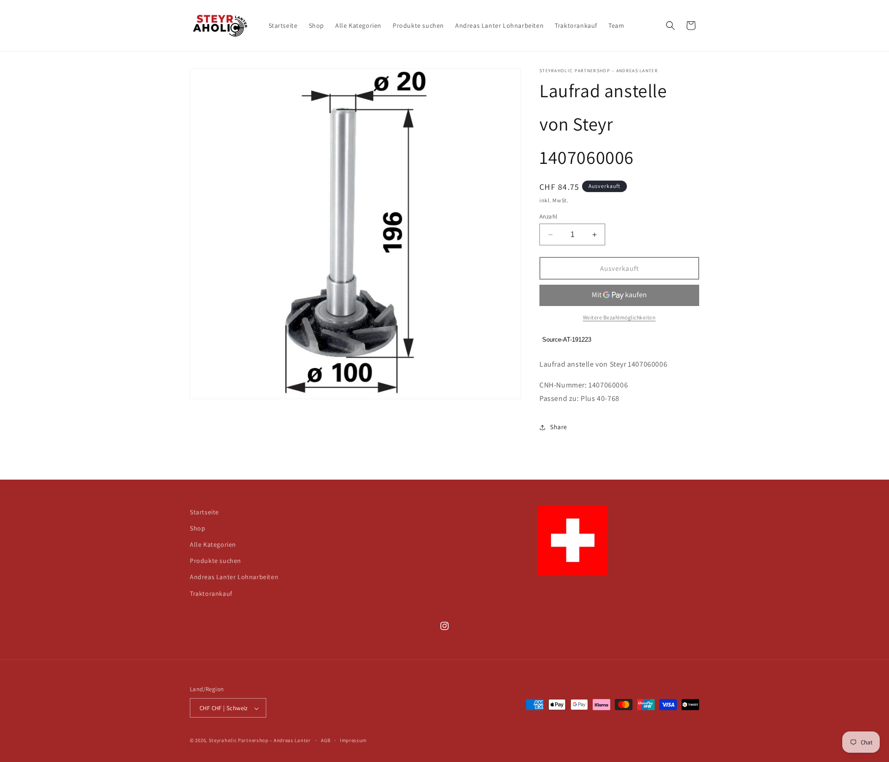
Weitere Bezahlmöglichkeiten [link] (619, 317)
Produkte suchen (215, 561)
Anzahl (548, 216)
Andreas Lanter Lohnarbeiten (234, 577)
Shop (197, 528)
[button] (670, 25)
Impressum (353, 740)
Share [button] (558, 427)
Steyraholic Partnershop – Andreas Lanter (260, 740)
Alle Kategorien (213, 544)
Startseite (204, 512)
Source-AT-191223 (566, 340)
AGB (326, 740)
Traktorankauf (211, 593)
